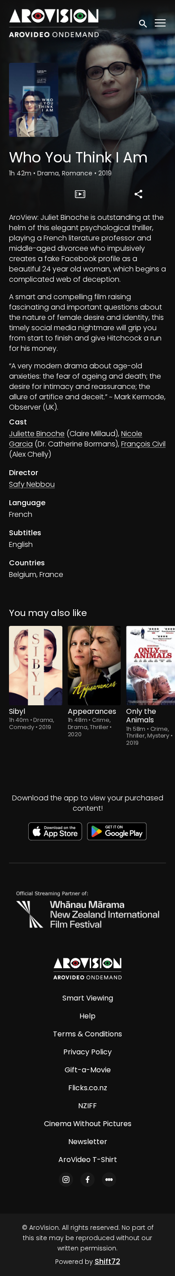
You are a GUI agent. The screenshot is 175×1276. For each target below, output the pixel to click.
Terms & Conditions (87, 1034)
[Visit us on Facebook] (87, 1179)
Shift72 (107, 1261)
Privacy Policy (87, 1052)
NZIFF (87, 1106)
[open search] (144, 23)
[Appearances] (94, 666)
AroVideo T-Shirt (87, 1159)
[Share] (138, 193)
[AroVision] (87, 968)
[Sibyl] (35, 666)
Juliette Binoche (37, 433)
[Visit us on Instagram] (66, 1179)
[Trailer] (80, 193)
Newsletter (87, 1141)
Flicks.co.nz (87, 1088)
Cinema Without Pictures (87, 1124)
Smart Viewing (87, 998)
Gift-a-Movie (88, 1070)
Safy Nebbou (32, 484)
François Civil (143, 444)
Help (87, 1016)
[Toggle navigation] (160, 23)
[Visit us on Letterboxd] (109, 1179)
